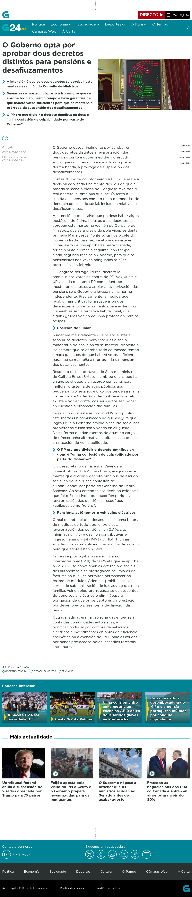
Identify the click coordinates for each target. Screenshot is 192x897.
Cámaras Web (157, 871)
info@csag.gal (22, 854)
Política (9, 667)
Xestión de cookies (108, 888)
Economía (31, 871)
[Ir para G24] (14, 27)
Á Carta (184, 871)
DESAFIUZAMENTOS (45, 671)
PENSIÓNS (67, 671)
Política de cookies (72, 888)
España (24, 667)
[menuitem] (38, 24)
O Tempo (129, 871)
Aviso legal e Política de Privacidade (25, 888)
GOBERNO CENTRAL (16, 671)
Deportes (83, 871)
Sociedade (58, 871)
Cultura (106, 871)
